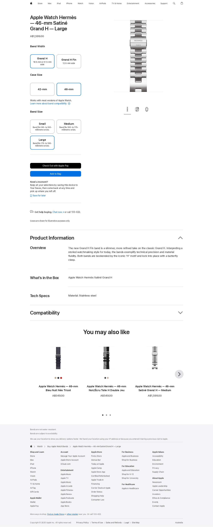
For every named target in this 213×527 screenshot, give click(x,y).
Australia (179, 523)
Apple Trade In (97, 480)
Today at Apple (97, 464)
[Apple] (31, 446)
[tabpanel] (138, 59)
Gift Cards (34, 492)
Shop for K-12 (127, 474)
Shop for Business (129, 460)
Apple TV (64, 478)
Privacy (155, 468)
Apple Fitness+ (67, 490)
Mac (32, 460)
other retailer (72, 514)
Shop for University (130, 478)
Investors (156, 494)
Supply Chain (158, 472)
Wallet (32, 502)
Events (155, 502)
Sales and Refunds (114, 523)
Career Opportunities (161, 490)
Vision (32, 476)
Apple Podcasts (67, 498)
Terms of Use (97, 523)
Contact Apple (158, 506)
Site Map (135, 523)
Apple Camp (96, 468)
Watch (40, 446)
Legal (126, 523)
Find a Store (96, 456)
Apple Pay (34, 506)
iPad (32, 464)
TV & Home (35, 484)
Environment (157, 464)
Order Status (96, 492)
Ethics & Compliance (161, 498)
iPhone (33, 468)
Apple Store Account (69, 460)
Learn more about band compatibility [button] (48, 103)
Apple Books (66, 502)
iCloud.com (65, 464)
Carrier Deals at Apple (100, 488)
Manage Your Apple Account (73, 456)
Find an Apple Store (55, 514)
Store (32, 456)
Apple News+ (66, 494)
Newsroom (157, 482)
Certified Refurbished (100, 476)
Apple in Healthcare (130, 488)
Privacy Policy (82, 523)
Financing (95, 484)
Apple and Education (130, 470)
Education (156, 460)
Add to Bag (55, 174)
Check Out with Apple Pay (56, 165)
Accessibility (157, 456)
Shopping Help (97, 496)
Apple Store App (98, 472)
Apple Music (66, 474)
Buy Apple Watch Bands (57, 446)
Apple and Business (130, 456)
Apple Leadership (159, 486)
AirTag (33, 488)
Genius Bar (96, 460)
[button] (174, 3)
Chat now (58, 212)
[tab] (127, 110)
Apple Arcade (66, 486)
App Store (65, 506)
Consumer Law (97, 500)
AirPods (33, 480)
